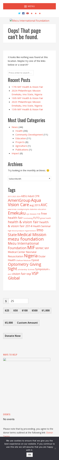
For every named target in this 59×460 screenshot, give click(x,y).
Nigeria (31, 256)
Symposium (41, 269)
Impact (15, 153)
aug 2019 (35, 205)
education (42, 209)
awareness (12, 209)
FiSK (38, 214)
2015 (10, 196)
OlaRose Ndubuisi (23, 260)
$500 (34, 310)
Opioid (35, 260)
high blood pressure (16, 231)
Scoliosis (31, 269)
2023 (14, 196)
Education (20, 138)
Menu (31, 6)
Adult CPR (33, 196)
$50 (15, 310)
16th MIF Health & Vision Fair (27, 98)
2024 (18, 196)
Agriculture (21, 145)
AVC (44, 204)
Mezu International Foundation (23, 245)
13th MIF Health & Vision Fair (27, 109)
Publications (21, 149)
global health (45, 218)
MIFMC (40, 248)
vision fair (19, 274)
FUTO (36, 218)
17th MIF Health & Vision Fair (27, 86)
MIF (31, 247)
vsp (28, 274)
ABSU (24, 196)
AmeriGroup (19, 200)
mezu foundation (26, 239)
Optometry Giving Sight (24, 266)
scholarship (22, 269)
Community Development (29, 134)
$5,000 (9, 322)
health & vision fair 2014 (28, 224)
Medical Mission (31, 234)
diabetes (33, 209)
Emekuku (17, 213)
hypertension (30, 231)
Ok (29, 454)
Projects (20, 142)
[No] (55, 448)
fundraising (28, 218)
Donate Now (13, 336)
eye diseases (31, 214)
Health (19, 130)
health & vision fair (23, 222)
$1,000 (46, 310)
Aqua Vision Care (24, 202)
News (15, 127)
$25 (7, 310)
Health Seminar (42, 226)
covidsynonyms (23, 209)
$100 (25, 310)
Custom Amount (27, 322)
